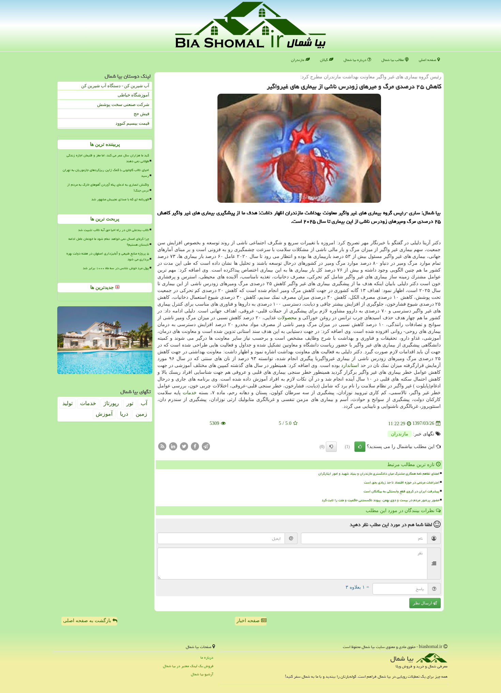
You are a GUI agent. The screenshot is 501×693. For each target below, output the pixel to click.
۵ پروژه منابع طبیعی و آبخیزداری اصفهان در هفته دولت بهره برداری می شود (107, 256)
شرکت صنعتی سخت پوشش (123, 104)
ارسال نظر (423, 603)
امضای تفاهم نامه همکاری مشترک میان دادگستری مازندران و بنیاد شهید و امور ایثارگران (378, 473)
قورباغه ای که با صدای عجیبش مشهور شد (120, 199)
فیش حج (141, 113)
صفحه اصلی (428, 59)
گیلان (324, 59)
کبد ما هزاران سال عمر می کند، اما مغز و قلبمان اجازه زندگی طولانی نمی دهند (107, 158)
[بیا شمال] (250, 25)
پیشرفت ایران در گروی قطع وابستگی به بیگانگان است (401, 491)
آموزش (104, 414)
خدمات (190, 392)
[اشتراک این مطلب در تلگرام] (206, 445)
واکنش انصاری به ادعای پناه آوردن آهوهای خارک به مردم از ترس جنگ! (108, 187)
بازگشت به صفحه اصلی (87, 620)
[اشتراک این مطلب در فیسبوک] (195, 445)
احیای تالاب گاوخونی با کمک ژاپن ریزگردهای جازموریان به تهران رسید (106, 173)
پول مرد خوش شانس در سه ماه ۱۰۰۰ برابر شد (116, 268)
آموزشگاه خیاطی (133, 94)
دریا (124, 414)
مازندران (298, 59)
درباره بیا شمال (355, 59)
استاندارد (350, 365)
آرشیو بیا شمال (202, 674)
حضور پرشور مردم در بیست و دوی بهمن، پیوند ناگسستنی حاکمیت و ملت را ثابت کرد (380, 500)
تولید (67, 403)
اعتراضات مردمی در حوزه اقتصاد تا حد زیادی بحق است (401, 482)
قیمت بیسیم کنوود (132, 123)
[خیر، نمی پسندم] (331, 447)
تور (129, 403)
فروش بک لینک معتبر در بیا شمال (188, 665)
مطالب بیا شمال (393, 59)
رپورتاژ (111, 403)
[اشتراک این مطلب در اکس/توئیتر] (184, 445)
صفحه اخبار (249, 620)
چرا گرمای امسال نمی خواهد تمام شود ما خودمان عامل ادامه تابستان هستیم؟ (109, 241)
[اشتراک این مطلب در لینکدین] (173, 445)
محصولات (287, 317)
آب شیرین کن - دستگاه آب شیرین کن (115, 85)
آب (144, 403)
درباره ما (206, 657)
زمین (141, 414)
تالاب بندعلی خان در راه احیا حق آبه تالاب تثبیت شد (113, 230)
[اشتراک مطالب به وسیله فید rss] (162, 445)
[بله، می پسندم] (359, 447)
